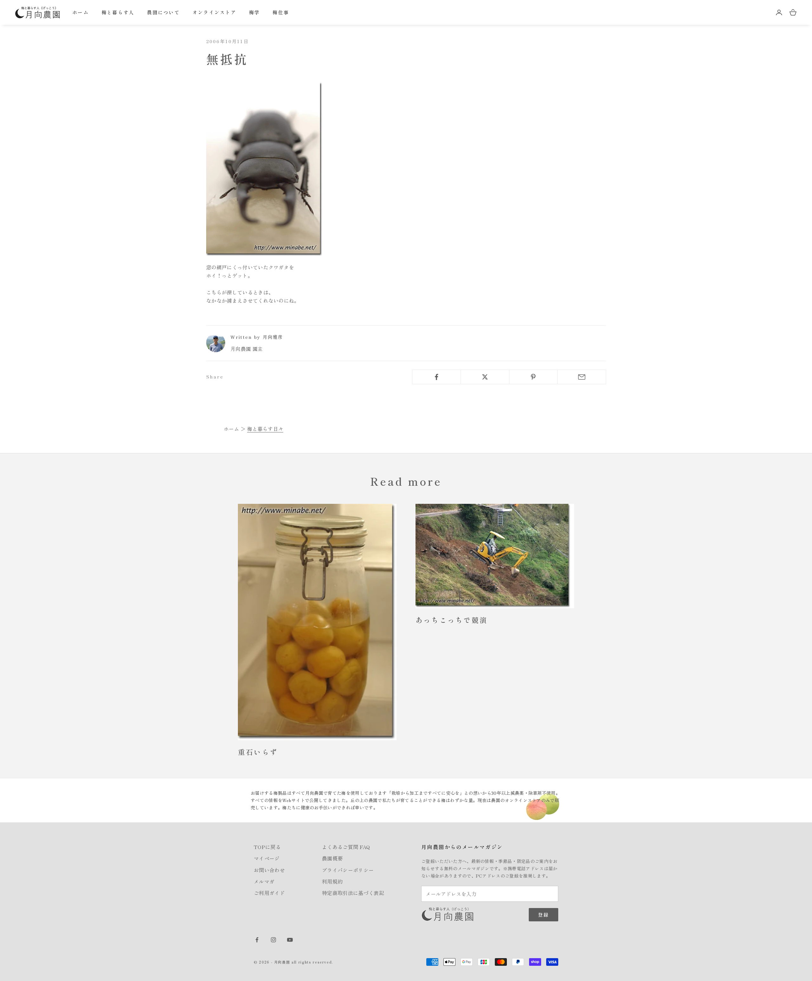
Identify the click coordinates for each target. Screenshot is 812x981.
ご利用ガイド (269, 893)
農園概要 (332, 858)
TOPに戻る (267, 847)
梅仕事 (280, 12)
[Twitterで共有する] (485, 377)
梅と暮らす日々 (265, 428)
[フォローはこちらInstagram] (273, 940)
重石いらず (258, 752)
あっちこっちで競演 (452, 620)
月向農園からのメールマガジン (462, 847)
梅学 (254, 12)
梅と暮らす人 (118, 12)
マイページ (267, 858)
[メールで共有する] (582, 377)
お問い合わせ (269, 870)
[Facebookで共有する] (436, 377)
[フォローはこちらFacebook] (257, 940)
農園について (163, 12)
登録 (543, 914)
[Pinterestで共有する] (533, 377)
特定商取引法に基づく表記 (353, 893)
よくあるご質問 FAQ (346, 847)
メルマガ (264, 881)
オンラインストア (214, 12)
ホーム (80, 12)
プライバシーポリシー (348, 870)
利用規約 (332, 881)
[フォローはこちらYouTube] (290, 940)
